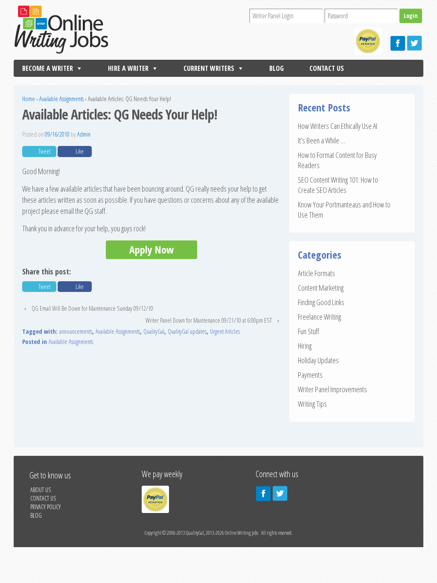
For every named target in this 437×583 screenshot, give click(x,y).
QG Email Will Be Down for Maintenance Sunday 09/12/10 (92, 308)
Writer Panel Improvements (332, 389)
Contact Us (326, 68)
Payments (310, 375)
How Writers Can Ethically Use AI (337, 126)
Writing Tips (312, 404)
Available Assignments (61, 99)
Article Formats (316, 273)
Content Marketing (321, 288)
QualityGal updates (187, 331)
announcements (75, 331)
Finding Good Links (321, 302)
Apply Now (151, 249)
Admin (83, 134)
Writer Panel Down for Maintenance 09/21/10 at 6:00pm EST (209, 320)
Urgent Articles (225, 331)
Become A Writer (47, 68)
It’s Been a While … (321, 140)
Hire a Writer (128, 68)
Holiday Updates (318, 360)
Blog (276, 68)
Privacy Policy (45, 507)
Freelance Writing (319, 317)
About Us (40, 490)
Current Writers (209, 68)
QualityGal (153, 331)
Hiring (305, 346)
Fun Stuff (308, 331)
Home (28, 99)
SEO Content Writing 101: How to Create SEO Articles (338, 185)
